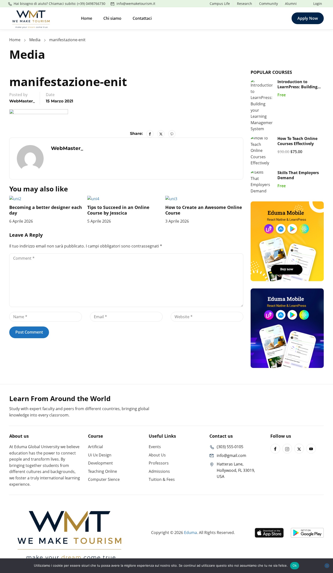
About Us (157, 455)
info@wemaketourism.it (136, 3)
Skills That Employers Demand (298, 175)
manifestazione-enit (67, 39)
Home (86, 18)
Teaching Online (102, 471)
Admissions (159, 471)
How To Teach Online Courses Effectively (297, 141)
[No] (326, 565)
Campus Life (220, 3)
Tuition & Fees (162, 479)
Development (100, 463)
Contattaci (142, 18)
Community (268, 3)
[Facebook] (150, 134)
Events (155, 446)
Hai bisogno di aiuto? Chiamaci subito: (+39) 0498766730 (59, 3)
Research (244, 3)
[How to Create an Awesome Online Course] (171, 198)
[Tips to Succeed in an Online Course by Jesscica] (93, 198)
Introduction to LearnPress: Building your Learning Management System (298, 89)
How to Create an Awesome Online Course (203, 210)
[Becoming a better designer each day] (15, 198)
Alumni (291, 3)
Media (34, 39)
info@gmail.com (231, 455)
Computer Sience (104, 479)
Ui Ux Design (99, 455)
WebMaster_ (22, 101)
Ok (295, 565)
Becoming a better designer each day (45, 210)
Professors (159, 463)
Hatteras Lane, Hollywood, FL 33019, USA (236, 470)
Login (317, 3)
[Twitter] (161, 134)
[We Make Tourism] (31, 17)
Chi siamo (112, 18)
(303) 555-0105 (230, 446)
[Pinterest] (172, 134)
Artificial (95, 446)
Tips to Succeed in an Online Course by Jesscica (118, 210)
